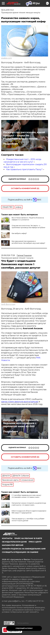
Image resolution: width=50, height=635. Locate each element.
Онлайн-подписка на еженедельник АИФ (24, 549)
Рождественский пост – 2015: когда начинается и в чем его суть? (22, 160)
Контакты (7, 538)
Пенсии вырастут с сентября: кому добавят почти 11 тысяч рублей (28, 520)
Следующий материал (24, 628)
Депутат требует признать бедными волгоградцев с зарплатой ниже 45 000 (20, 423)
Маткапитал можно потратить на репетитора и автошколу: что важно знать (29, 504)
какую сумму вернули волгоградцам (19, 401)
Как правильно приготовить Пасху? (24, 169)
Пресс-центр (35, 542)
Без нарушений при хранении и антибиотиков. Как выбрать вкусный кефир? (28, 242)
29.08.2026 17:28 (8, 255)
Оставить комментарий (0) (25, 188)
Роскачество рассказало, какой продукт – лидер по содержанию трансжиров (24, 135)
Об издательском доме (14, 542)
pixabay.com (6, 58)
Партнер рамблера (23, 623)
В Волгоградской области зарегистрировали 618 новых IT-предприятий (29, 512)
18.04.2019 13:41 (7, 10)
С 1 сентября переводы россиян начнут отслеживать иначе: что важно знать (26, 496)
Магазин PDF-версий (12, 545)
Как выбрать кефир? (19, 233)
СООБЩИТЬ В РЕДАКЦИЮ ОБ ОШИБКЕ (20, 552)
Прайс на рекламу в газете (28, 538)
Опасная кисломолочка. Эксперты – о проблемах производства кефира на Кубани (28, 226)
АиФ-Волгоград (8, 304)
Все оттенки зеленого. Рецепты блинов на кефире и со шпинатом (28, 219)
